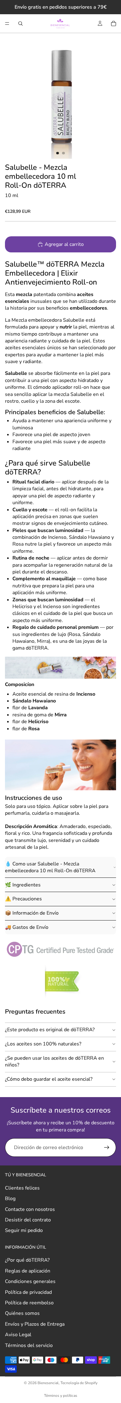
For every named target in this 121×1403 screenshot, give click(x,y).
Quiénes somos (22, 1313)
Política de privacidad (28, 1292)
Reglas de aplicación (27, 1271)
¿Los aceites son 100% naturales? (43, 1043)
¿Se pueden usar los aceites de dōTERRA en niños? (54, 1061)
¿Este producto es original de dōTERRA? (50, 1029)
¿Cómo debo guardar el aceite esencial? (48, 1079)
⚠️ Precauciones (23, 898)
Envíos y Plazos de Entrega (35, 1324)
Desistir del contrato (28, 1219)
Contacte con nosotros (30, 1209)
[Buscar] (20, 23)
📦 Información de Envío (32, 913)
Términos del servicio (29, 1345)
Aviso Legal (18, 1334)
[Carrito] (113, 23)
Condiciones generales (30, 1281)
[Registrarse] (106, 1147)
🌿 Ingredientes (23, 885)
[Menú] (7, 23)
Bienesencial (48, 1382)
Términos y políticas (60, 1395)
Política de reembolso (29, 1302)
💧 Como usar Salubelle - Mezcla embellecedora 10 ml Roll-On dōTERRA (50, 867)
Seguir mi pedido (24, 1230)
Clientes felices (22, 1188)
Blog (10, 1198)
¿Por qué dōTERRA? (27, 1260)
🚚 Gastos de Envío (26, 927)
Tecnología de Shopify (78, 1382)
